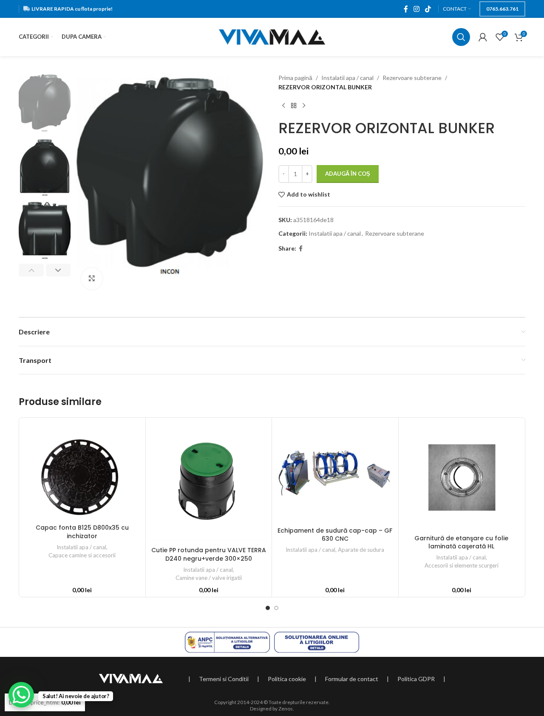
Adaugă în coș (347, 173)
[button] (31, 270)
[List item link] (224, 679)
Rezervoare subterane (412, 77)
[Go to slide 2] (276, 608)
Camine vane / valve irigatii (209, 577)
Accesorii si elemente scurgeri (462, 565)
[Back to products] (294, 106)
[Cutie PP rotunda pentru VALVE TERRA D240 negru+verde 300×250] (209, 482)
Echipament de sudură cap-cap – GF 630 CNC (335, 534)
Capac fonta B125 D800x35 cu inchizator (82, 531)
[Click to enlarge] (91, 278)
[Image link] (131, 678)
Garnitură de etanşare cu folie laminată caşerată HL (461, 542)
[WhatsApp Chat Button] (21, 694)
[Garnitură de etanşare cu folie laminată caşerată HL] (462, 476)
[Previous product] (283, 106)
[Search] (461, 37)
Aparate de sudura (361, 549)
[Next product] (304, 106)
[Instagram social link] (416, 9)
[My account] (482, 37)
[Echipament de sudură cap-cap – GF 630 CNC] (335, 472)
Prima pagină (295, 77)
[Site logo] (272, 36)
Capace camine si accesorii (82, 555)
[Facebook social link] (406, 9)
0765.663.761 (502, 9)
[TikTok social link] (428, 9)
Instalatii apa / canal (347, 77)
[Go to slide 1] (268, 608)
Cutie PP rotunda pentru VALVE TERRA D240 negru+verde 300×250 (208, 554)
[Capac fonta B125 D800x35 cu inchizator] (82, 471)
